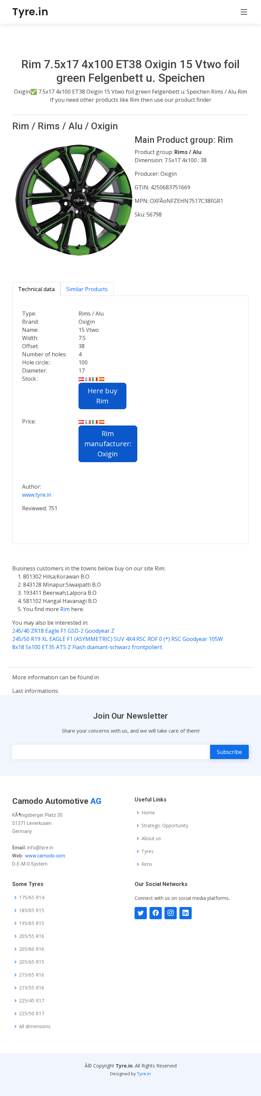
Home (148, 812)
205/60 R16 (31, 949)
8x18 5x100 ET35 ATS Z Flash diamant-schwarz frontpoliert (87, 647)
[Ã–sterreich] (81, 378)
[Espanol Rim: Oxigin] (101, 421)
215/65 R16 (31, 974)
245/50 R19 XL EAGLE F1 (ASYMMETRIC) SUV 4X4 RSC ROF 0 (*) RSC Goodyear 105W (117, 639)
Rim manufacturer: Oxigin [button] (108, 443)
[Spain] (101, 378)
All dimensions (35, 1026)
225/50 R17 (31, 1013)
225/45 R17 (31, 1000)
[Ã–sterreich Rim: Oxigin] (81, 421)
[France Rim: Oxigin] (88, 421)
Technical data (36, 289)
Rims (146, 864)
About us (151, 838)
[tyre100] (141, 913)
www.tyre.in (36, 494)
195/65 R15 (31, 923)
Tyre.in (30, 11)
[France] (88, 378)
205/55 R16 (31, 936)
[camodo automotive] (156, 913)
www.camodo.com (45, 855)
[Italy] (95, 378)
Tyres (147, 851)
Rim (65, 609)
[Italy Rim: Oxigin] (95, 421)
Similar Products (87, 289)
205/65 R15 (31, 962)
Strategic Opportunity (164, 825)
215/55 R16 (31, 987)
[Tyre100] (170, 913)
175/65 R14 (31, 897)
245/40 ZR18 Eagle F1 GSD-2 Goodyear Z (63, 631)
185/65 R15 (31, 910)
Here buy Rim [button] (102, 395)
